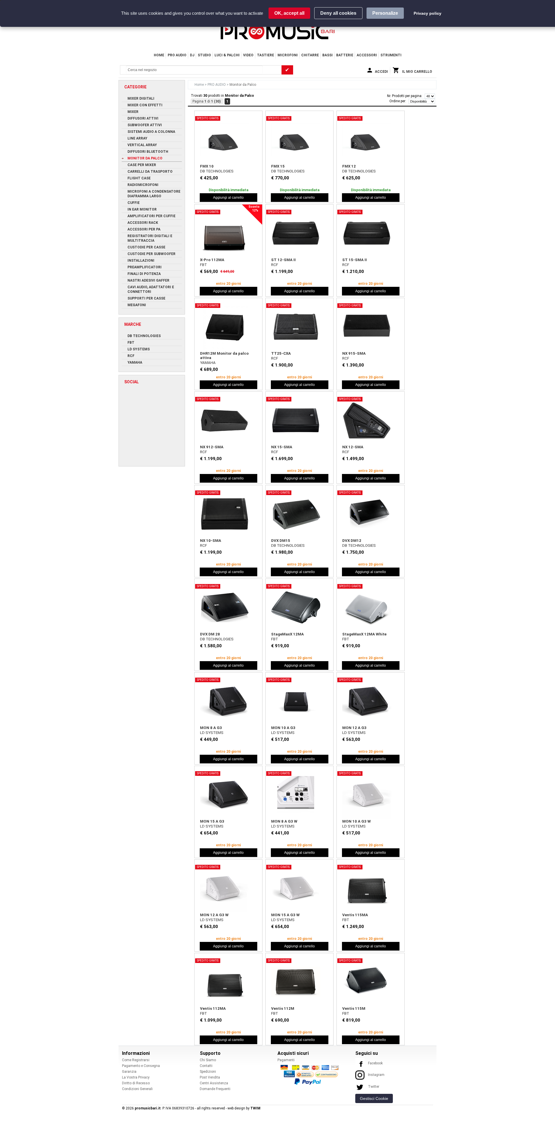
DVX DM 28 (210, 634)
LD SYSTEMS (211, 732)
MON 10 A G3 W (356, 821)
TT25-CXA (281, 353)
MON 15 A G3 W (285, 915)
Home (159, 55)
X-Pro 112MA (212, 260)
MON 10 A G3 (283, 728)
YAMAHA (208, 362)
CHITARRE (310, 55)
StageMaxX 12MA (287, 634)
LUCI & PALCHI (227, 55)
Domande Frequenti (215, 1089)
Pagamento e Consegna (141, 1066)
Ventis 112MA (213, 1008)
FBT (203, 265)
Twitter (373, 1087)
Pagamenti (286, 1060)
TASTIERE (265, 55)
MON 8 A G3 (211, 728)
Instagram (376, 1075)
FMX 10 (207, 166)
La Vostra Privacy (135, 1077)
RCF (274, 265)
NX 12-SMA (352, 447)
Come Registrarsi (135, 1060)
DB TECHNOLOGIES (217, 171)
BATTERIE (344, 55)
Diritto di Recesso (136, 1083)
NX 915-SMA (354, 353)
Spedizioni (208, 1072)
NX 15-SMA (281, 447)
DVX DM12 (351, 540)
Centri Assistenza (214, 1083)
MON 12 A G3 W (214, 915)
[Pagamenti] (311, 1074)
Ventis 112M (282, 1008)
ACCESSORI (367, 55)
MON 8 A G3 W (284, 821)
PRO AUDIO (177, 55)
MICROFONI (288, 55)
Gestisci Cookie (374, 1098)
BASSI (327, 55)
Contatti (206, 1066)
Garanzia (129, 1072)
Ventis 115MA (355, 915)
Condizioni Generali (137, 1089)
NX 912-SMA (211, 447)
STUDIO (204, 55)
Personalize (385, 13)
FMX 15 (278, 166)
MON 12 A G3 (354, 728)
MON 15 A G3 (212, 821)
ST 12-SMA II (283, 260)
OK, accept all (289, 13)
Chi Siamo (208, 1060)
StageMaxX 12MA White (364, 634)
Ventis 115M (353, 1008)
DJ (192, 55)
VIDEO (248, 55)
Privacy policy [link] (427, 13)
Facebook (375, 1063)
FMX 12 (349, 166)
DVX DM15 (280, 540)
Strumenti (391, 55)
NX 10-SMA (210, 540)
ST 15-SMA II (354, 260)
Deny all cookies (338, 13)
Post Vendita (210, 1077)
